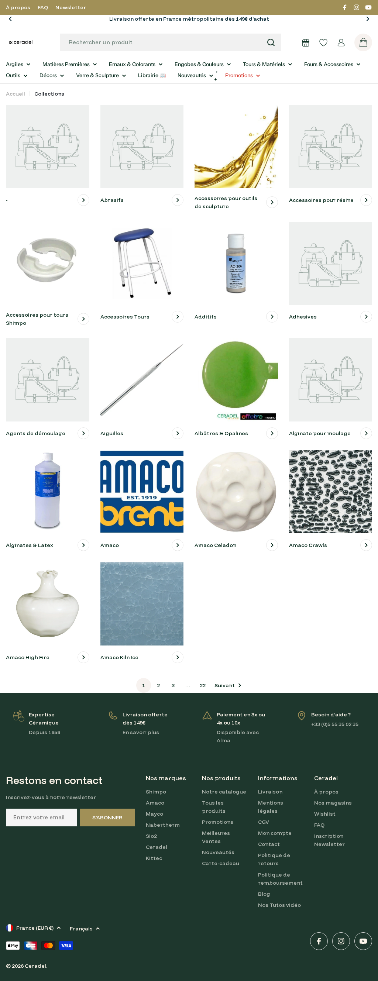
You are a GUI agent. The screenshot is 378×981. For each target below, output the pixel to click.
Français (81, 928)
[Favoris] (323, 42)
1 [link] (143, 685)
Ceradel (35, 966)
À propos (18, 7)
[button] (10, 18)
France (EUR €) (35, 928)
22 (203, 685)
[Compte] (341, 42)
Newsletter (70, 7)
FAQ (43, 7)
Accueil (15, 93)
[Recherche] (271, 42)
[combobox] (170, 42)
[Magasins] (305, 42)
